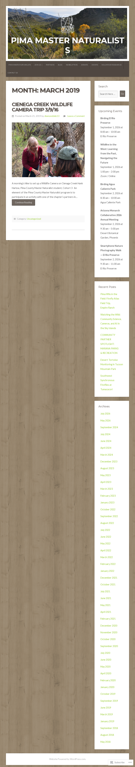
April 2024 (105, 447)
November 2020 (108, 632)
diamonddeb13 (51, 116)
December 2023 (108, 461)
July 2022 (105, 530)
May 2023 (105, 475)
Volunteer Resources (112, 65)
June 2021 (105, 598)
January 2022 (107, 571)
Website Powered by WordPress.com (67, 759)
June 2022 (105, 536)
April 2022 (105, 550)
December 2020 (108, 625)
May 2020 (105, 666)
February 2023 (108, 495)
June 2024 (105, 441)
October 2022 (107, 509)
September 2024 (109, 427)
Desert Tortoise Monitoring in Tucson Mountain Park (111, 364)
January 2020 (107, 687)
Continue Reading (22, 203)
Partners (50, 65)
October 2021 (107, 584)
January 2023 (107, 502)
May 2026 (105, 420)
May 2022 (105, 543)
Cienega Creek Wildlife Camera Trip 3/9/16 (42, 107)
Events (95, 65)
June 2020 (105, 659)
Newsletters (72, 65)
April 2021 (105, 611)
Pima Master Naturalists (67, 45)
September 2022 (109, 516)
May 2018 (105, 741)
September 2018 (109, 728)
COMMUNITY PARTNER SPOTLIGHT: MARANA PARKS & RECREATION (109, 344)
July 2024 (105, 434)
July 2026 (105, 413)
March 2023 (106, 488)
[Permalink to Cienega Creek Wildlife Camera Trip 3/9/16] (48, 149)
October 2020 (107, 639)
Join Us (38, 65)
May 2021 (105, 605)
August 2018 (107, 734)
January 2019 (107, 721)
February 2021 (108, 618)
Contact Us (13, 73)
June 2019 (105, 707)
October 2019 (107, 693)
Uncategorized (34, 218)
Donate (84, 65)
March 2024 (106, 454)
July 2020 (105, 652)
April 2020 (105, 673)
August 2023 (107, 468)
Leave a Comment (76, 116)
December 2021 (108, 577)
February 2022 (108, 564)
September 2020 (109, 646)
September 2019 (109, 700)
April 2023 (105, 482)
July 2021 (105, 591)
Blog (60, 65)
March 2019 (106, 714)
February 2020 (108, 680)
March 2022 (106, 557)
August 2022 (107, 523)
